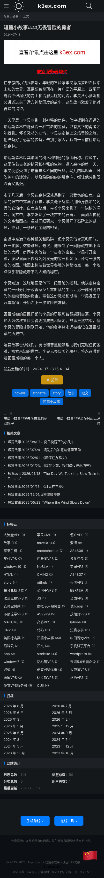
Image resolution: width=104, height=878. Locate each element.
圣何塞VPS (48, 590)
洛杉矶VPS (48, 662)
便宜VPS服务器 (18, 685)
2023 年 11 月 (14, 753)
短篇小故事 (11, 16)
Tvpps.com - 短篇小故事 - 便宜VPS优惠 (52, 6)
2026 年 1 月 (13, 726)
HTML (11, 574)
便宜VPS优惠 (49, 670)
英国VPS (79, 598)
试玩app (79, 606)
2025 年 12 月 (63, 726)
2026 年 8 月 (14, 706)
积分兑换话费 (16, 590)
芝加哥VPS (80, 614)
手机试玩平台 (82, 646)
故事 (71, 393)
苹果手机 (13, 551)
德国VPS (13, 677)
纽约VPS (79, 677)
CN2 (10, 630)
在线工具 (68, 821)
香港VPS (79, 582)
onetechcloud (50, 551)
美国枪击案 (14, 638)
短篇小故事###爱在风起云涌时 (78, 420)
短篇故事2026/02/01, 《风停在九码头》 (38, 458)
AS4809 (79, 551)
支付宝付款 (15, 606)
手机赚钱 (35, 821)
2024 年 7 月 (62, 739)
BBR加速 (79, 590)
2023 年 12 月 (63, 746)
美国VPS (79, 566)
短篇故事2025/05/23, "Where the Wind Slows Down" (49, 502)
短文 (85, 393)
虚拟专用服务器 (51, 606)
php (9, 654)
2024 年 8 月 (14, 739)
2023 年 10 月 (63, 753)
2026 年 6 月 (14, 713)
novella (20, 393)
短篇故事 (80, 630)
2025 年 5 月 (14, 733)
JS (41, 598)
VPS (9, 670)
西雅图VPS (48, 558)
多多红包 (79, 558)
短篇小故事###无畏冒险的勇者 (37, 28)
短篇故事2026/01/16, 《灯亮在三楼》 (36, 486)
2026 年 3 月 (14, 719)
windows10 (15, 566)
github (44, 582)
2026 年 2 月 (62, 719)
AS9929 (46, 614)
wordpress (81, 654)
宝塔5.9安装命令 (85, 662)
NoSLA (45, 566)
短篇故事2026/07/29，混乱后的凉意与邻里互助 (44, 450)
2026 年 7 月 (62, 706)
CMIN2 (45, 574)
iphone (78, 622)
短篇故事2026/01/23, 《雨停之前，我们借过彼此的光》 (50, 466)
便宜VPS (79, 535)
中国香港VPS (82, 638)
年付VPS (13, 558)
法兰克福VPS (16, 598)
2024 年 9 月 (62, 733)
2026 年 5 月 (62, 713)
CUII (43, 685)
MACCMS (13, 622)
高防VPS (46, 622)
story (57, 393)
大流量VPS (14, 535)
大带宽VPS (80, 670)
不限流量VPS (16, 614)
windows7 (14, 662)
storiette (39, 393)
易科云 (11, 646)
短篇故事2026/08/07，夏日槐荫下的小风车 (41, 442)
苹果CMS (46, 535)
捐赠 (52, 380)
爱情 (76, 543)
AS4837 (79, 574)
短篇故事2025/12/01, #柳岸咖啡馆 (34, 494)
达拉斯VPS (47, 677)
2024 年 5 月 (14, 746)
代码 (43, 630)
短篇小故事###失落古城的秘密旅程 (25, 420)
